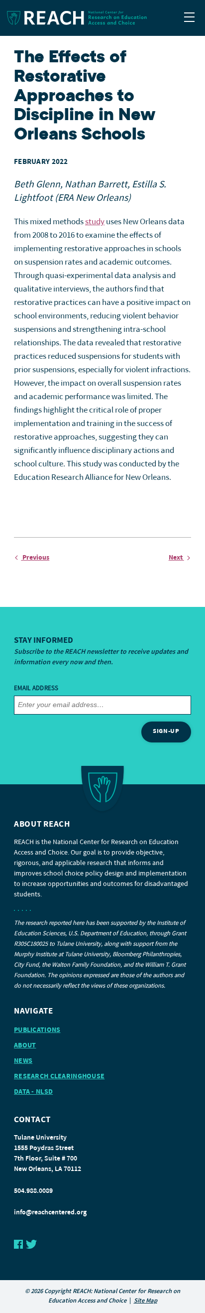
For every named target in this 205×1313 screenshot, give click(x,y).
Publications (37, 1030)
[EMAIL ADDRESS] (102, 705)
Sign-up (166, 731)
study (94, 222)
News (23, 1061)
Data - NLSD (33, 1092)
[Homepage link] (102, 18)
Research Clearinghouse (59, 1076)
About (25, 1045)
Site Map (145, 1301)
